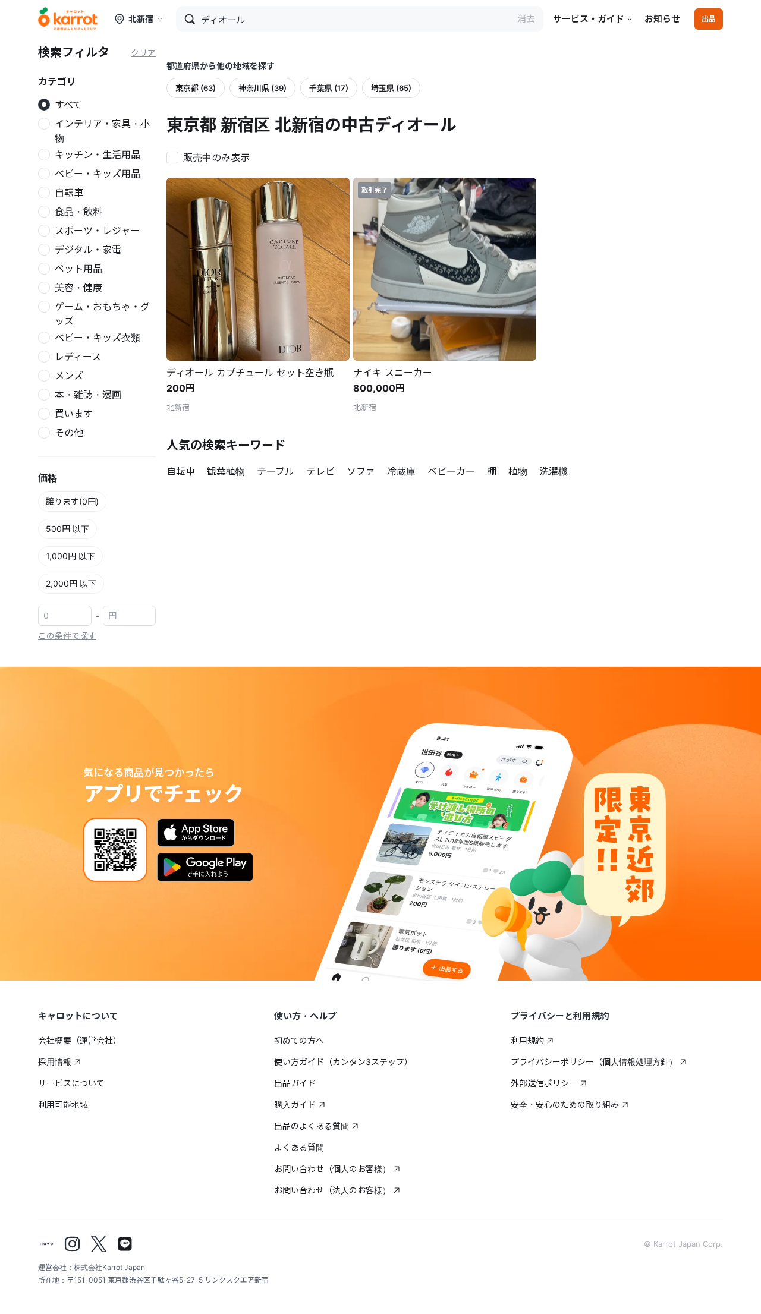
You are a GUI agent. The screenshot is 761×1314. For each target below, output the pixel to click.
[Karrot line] (125, 1244)
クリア (143, 53)
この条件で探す (67, 636)
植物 (517, 471)
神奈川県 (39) (262, 88)
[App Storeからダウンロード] (196, 832)
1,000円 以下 (70, 556)
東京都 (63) (195, 88)
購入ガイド (295, 1104)
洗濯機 (553, 471)
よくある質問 (299, 1147)
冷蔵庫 (401, 471)
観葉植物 (226, 471)
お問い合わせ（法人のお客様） (332, 1190)
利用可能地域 (63, 1104)
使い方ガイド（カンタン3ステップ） (343, 1062)
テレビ (320, 471)
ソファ (361, 471)
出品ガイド (295, 1083)
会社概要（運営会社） (79, 1040)
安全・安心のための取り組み (565, 1104)
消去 (526, 18)
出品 (709, 18)
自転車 (180, 471)
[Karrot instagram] (72, 1244)
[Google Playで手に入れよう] (205, 867)
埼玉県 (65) (391, 88)
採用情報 (54, 1062)
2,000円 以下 (71, 583)
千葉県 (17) (328, 88)
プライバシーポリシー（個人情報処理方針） (594, 1062)
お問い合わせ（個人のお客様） (332, 1169)
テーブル (275, 471)
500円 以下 (67, 529)
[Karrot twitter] (98, 1244)
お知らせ (662, 18)
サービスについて (71, 1083)
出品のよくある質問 (311, 1126)
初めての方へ (299, 1040)
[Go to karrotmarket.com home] (68, 19)
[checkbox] (211, 156)
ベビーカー (451, 471)
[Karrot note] (46, 1244)
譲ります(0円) (72, 501)
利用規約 (527, 1040)
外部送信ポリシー (544, 1083)
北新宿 (140, 19)
